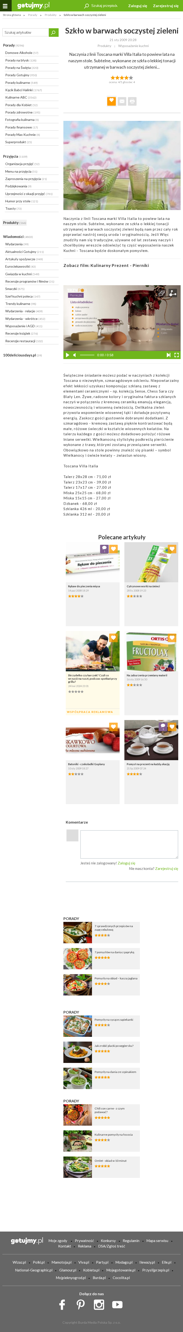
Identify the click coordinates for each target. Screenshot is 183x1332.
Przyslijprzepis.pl (155, 1270)
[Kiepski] (113, 77)
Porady (13, 45)
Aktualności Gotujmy (24, 252)
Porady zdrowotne (22, 112)
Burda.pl (99, 1277)
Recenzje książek (21, 333)
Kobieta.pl (91, 1270)
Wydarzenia (17, 244)
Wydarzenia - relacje (24, 311)
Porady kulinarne (21, 83)
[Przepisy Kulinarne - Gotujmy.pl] (33, 5)
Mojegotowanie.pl (120, 1270)
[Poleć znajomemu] (122, 101)
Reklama (84, 1246)
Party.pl (102, 1262)
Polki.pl (39, 1262)
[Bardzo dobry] (126, 77)
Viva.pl (83, 1262)
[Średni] (117, 77)
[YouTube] (119, 1303)
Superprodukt (18, 142)
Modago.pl (123, 1262)
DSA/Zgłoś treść (111, 1246)
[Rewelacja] (131, 77)
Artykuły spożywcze (24, 259)
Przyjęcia (15, 156)
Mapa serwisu (157, 1240)
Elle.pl (166, 1262)
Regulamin (131, 1240)
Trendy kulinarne (20, 304)
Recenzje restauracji (24, 341)
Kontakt (64, 1246)
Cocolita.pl (121, 1277)
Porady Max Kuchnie (22, 135)
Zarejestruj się (166, 5)
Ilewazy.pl (147, 1262)
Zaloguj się (137, 5)
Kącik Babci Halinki (23, 90)
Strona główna (12, 15)
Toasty (13, 208)
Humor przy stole (21, 201)
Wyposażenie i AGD (23, 326)
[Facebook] (64, 1303)
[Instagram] (100, 1303)
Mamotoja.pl (61, 1262)
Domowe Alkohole (21, 53)
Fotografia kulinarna (22, 120)
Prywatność (84, 1240)
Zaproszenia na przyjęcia (26, 179)
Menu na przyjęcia (21, 171)
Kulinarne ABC (20, 97)
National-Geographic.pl (33, 1270)
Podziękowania (18, 186)
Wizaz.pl (19, 1262)
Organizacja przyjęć (22, 164)
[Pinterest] (82, 1303)
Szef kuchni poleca (22, 296)
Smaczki (15, 289)
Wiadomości (18, 236)
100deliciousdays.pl (22, 355)
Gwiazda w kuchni (22, 274)
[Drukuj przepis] (132, 101)
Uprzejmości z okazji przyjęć (29, 194)
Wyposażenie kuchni (133, 46)
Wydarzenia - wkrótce (25, 319)
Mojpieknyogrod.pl (71, 1277)
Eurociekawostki (20, 266)
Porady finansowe (21, 127)
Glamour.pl (67, 1270)
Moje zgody (57, 1240)
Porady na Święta (21, 68)
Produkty (14, 222)
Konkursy (108, 1240)
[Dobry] (122, 77)
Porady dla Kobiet (21, 105)
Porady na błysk (20, 60)
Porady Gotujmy (21, 75)
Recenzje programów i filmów (29, 281)
